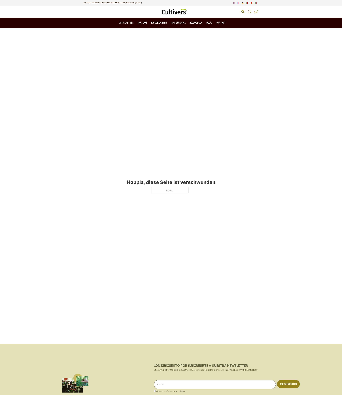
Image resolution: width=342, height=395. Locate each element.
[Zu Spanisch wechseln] (251, 3)
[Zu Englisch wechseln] (234, 3)
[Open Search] (242, 11)
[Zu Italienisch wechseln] (256, 3)
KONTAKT (221, 23)
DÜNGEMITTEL (126, 23)
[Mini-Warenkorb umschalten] (256, 12)
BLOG (209, 23)
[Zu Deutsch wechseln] (242, 3)
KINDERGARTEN (159, 23)
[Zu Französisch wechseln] (238, 3)
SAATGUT (142, 23)
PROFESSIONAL (178, 23)
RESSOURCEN (196, 23)
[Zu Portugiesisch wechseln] (247, 3)
